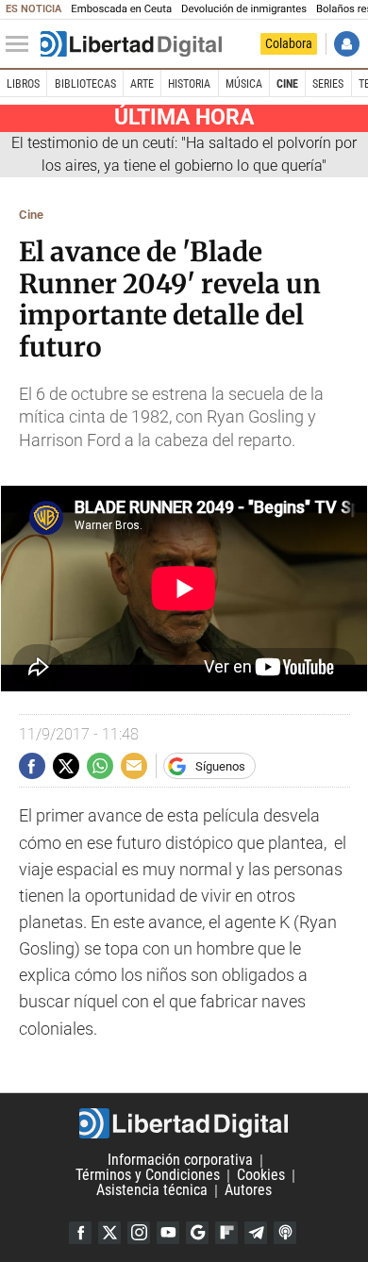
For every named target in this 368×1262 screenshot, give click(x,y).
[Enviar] (100, 766)
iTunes (285, 1232)
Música (244, 84)
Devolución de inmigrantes (244, 9)
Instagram (138, 1232)
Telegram (255, 1232)
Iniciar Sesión (347, 44)
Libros (23, 84)
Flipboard (226, 1232)
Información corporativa (180, 1161)
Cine (287, 84)
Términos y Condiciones (147, 1176)
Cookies (261, 1176)
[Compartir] (32, 766)
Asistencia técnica (152, 1191)
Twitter (109, 1232)
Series (327, 84)
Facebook (80, 1232)
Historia (189, 84)
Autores (248, 1191)
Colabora (288, 43)
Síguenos (220, 766)
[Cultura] (131, 44)
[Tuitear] (66, 766)
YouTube (168, 1232)
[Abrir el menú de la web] (22, 44)
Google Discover (197, 1232)
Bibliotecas (85, 84)
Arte (142, 84)
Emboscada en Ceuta (121, 9)
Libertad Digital (184, 1123)
